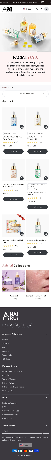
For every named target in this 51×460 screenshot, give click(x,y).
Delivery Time (8, 391)
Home (4, 87)
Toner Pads (7, 355)
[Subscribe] (46, 431)
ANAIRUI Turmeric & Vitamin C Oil (34, 138)
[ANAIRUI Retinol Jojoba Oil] (37, 225)
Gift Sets (6, 359)
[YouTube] (29, 325)
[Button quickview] (22, 127)
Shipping (6, 375)
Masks (5, 339)
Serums (5, 343)
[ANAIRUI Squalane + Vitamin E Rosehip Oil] (13, 170)
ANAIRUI (29, 455)
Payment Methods (10, 415)
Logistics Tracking (9, 403)
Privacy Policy (8, 383)
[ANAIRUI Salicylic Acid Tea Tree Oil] (37, 170)
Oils (4, 347)
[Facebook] (5, 325)
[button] (28, 9)
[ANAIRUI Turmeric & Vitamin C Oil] (37, 118)
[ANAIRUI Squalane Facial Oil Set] (13, 225)
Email (6, 431)
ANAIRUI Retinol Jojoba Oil (36, 240)
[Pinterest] (11, 325)
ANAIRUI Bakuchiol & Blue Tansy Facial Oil (12, 138)
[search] (36, 9)
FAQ (4, 407)
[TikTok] (23, 325)
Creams (5, 351)
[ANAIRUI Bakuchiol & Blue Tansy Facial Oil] (13, 118)
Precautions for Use (10, 411)
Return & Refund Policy (12, 371)
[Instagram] (17, 325)
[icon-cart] (41, 9)
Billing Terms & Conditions (13, 387)
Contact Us (7, 418)
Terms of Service (9, 379)
